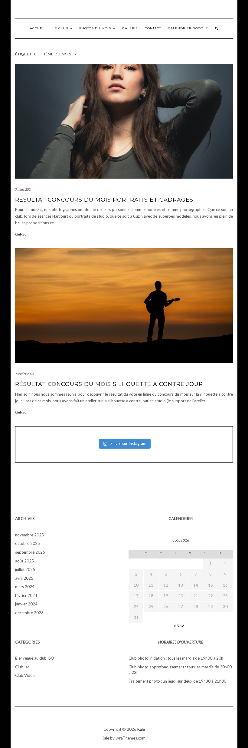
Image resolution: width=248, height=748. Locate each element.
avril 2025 (24, 578)
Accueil (38, 28)
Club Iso (20, 234)
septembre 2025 (30, 552)
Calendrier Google (188, 28)
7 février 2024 (24, 374)
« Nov (179, 625)
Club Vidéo (25, 675)
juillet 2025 (25, 569)
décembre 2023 (29, 612)
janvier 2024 (26, 603)
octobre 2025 (27, 543)
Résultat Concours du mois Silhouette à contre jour (109, 384)
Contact (153, 28)
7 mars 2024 (23, 189)
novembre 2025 (29, 534)
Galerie (130, 28)
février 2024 (26, 595)
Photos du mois (95, 28)
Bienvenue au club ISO (34, 658)
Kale (141, 729)
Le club (61, 28)
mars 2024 (24, 586)
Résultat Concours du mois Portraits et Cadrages (104, 199)
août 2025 (24, 561)
